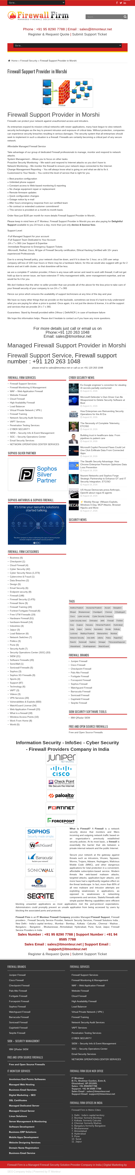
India (72, 629)
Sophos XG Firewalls (21, 675)
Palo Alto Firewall (80, 672)
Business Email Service (22, 1153)
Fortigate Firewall (80, 676)
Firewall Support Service (39, 355)
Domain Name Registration (24, 1147)
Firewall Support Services (23, 383)
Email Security (17, 588)
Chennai (108, 612)
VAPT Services (17, 421)
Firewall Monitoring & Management (28, 387)
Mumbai (114, 633)
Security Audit (17, 648)
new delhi (90, 638)
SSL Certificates (18, 1100)
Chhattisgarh (120, 612)
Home (14, 60)
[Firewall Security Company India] (38, 19)
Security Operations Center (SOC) (27, 652)
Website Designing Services (24, 1142)
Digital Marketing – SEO (22, 1095)
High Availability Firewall (22, 402)
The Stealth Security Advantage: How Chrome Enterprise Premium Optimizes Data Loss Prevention (103, 464)
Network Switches (19, 637)
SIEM (12, 656)
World (13, 724)
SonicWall (15, 663)
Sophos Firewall (79, 684)
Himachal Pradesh (103, 625)
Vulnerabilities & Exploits (22, 701)
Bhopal (73, 612)
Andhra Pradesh (76, 608)
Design (13, 584)
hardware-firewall (19, 622)
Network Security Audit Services (26, 417)
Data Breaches (17, 580)
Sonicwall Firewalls (19, 667)
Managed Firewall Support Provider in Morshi (66, 345)
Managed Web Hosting (22, 1084)
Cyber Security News (21, 573)
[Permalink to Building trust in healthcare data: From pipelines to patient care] (74, 442)
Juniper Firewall (79, 661)
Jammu (88, 629)
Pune (12, 645)
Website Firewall (18, 395)
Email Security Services (22, 440)
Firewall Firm (15, 1164)
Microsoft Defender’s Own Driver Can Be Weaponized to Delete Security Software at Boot (102, 400)
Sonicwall (82, 642)
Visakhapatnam (89, 646)
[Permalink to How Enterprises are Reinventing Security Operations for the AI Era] (74, 418)
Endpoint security (19, 591)
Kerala (108, 629)
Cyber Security (17, 569)
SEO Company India (19, 1171)
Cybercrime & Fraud (20, 576)
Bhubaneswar (84, 612)
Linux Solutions (18, 1116)
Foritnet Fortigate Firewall (23, 610)
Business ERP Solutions (22, 1132)
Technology (16, 686)
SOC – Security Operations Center (28, 436)
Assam (107, 608)
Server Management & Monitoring (28, 1121)
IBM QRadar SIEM (80, 717)
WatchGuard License (21, 705)
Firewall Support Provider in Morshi (53, 114)
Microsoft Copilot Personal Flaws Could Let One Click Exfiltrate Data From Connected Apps (102, 450)
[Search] (125, 16)
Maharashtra (102, 633)
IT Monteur (54, 1171)
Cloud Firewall (17, 398)
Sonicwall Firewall (80, 695)
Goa (72, 625)
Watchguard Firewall (81, 687)
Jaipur (13, 629)
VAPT (13, 690)
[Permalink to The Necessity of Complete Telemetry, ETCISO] (74, 430)
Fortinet (120, 621)
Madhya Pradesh (87, 633)
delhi (102, 621)
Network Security (77, 638)
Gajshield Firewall (80, 699)
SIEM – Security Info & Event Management (32, 433)
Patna (108, 638)
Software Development (21, 1126)
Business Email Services (23, 1089)
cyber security (83, 616)
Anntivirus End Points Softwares (27, 1079)
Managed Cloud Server (22, 1111)
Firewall (14, 595)
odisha (100, 638)
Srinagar (102, 642)
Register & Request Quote (48, 34)
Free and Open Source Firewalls (86, 732)
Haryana (89, 625)
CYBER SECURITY (20, 429)
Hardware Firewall (19, 618)
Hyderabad (118, 625)
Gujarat (80, 625)
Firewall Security (28, 60)
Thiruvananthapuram (116, 642)
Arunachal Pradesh (94, 608)
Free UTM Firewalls (20, 614)
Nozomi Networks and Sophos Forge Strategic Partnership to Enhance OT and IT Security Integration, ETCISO (103, 478)
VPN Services (17, 698)
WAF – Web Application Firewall (26, 391)
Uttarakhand (75, 646)
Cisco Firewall (78, 665)
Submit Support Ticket (89, 34)
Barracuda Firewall (80, 691)
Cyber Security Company (103, 616)
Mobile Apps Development (24, 1137)
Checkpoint (16, 561)
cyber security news (78, 621)
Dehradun (93, 621)
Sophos (14, 671)
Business (14, 557)
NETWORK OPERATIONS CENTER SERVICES (34, 444)
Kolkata (117, 629)
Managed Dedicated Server (24, 1105)
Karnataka (98, 629)
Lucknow (73, 633)
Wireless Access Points (22, 717)
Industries (15, 626)
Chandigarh (97, 612)
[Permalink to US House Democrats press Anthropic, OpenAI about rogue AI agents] (74, 497)
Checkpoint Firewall (81, 668)
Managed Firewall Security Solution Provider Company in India (65, 1164)
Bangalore (117, 608)
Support (14, 682)
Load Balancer (17, 406)
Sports (13, 679)
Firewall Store (17, 603)
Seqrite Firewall (79, 703)
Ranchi (73, 642)
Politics (13, 641)
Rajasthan (118, 638)
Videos (13, 694)
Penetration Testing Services (25, 425)
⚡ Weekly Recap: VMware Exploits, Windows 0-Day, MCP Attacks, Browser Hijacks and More (100, 504)
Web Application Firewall (22, 709)
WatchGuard (104, 646)
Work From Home (19, 720)
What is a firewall (18, 713)
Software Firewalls (19, 660)
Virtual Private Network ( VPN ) (26, 410)
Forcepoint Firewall (81, 680)
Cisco (72, 616)
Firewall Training (18, 414)
